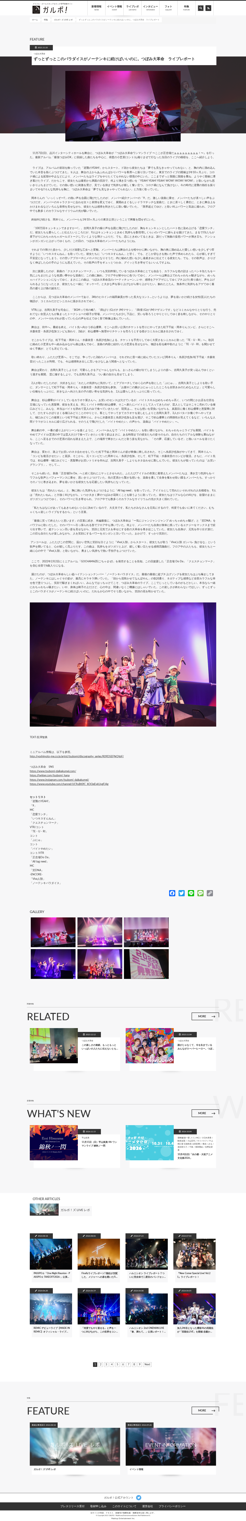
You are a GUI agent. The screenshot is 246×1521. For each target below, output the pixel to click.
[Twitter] (182, 893)
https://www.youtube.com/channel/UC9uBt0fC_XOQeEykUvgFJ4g (69, 784)
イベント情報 (114, 8)
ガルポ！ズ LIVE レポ (63, 20)
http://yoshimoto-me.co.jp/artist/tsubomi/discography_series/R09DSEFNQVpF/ (77, 756)
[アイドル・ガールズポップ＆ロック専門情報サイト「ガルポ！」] (49, 9)
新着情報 (96, 8)
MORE (202, 1016)
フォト (168, 8)
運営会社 (147, 1506)
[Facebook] (172, 893)
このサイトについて (124, 1506)
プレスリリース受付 (72, 1506)
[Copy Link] (210, 893)
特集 (186, 8)
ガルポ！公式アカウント (119, 1497)
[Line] (191, 893)
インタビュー (150, 8)
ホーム (35, 20)
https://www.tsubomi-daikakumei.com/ (53, 771)
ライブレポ (132, 8)
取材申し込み (98, 1506)
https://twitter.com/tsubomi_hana (50, 775)
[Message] (200, 893)
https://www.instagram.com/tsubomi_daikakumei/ (59, 780)
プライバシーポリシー (172, 1506)
